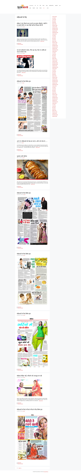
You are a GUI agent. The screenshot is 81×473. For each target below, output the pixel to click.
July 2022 (54, 87)
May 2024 (54, 55)
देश (37, 5)
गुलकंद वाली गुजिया (22, 156)
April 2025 (54, 39)
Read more (42, 41)
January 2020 (54, 116)
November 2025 (55, 29)
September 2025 (55, 32)
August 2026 (54, 16)
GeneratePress (46, 471)
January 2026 (54, 26)
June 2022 (54, 88)
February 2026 (54, 25)
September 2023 (55, 67)
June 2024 (54, 54)
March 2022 (54, 93)
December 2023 (55, 62)
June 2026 (54, 19)
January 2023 (54, 78)
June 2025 (54, 36)
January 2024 (54, 61)
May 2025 (54, 38)
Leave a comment (20, 44)
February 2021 (54, 111)
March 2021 (54, 110)
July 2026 (54, 18)
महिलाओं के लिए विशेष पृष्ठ (24, 81)
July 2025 (54, 35)
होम (35, 5)
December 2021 (55, 97)
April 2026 (54, 22)
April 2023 (54, 74)
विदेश (40, 5)
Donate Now (31, 5)
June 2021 (54, 106)
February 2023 (54, 77)
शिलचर (43, 5)
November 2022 (55, 81)
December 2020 (55, 114)
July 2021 (54, 104)
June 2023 (54, 71)
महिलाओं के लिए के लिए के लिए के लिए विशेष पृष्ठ (29, 409)
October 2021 (54, 100)
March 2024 (54, 58)
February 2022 (54, 94)
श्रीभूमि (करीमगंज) (51, 5)
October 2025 (54, 31)
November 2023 (55, 64)
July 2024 (54, 52)
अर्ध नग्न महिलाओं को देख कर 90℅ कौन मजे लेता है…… (32, 141)
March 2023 (54, 75)
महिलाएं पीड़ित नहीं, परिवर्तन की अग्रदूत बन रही (29, 376)
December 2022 (55, 80)
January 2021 (54, 113)
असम (59, 5)
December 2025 (55, 28)
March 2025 (54, 41)
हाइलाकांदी (56, 5)
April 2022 (54, 91)
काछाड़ (47, 5)
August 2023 (54, 68)
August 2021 (54, 103)
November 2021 (55, 98)
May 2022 (54, 90)
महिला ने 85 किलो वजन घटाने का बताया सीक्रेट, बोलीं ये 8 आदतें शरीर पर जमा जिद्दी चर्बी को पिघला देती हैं (32, 24)
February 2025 (54, 42)
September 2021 (55, 101)
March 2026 (54, 23)
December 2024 (55, 45)
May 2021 (54, 107)
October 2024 (54, 48)
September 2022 (55, 84)
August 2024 (54, 51)
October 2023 (54, 65)
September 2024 (55, 49)
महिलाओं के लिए (19, 43)
